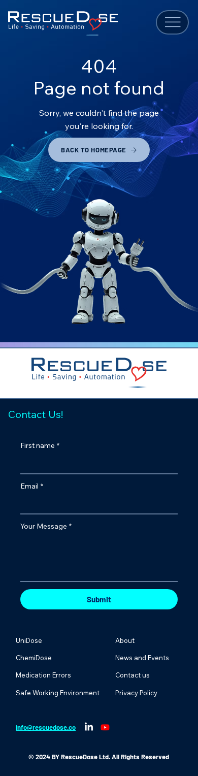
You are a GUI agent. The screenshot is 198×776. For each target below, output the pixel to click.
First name (39, 445)
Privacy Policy (136, 693)
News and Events (142, 658)
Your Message (46, 526)
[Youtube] (105, 727)
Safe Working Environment (58, 693)
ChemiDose (34, 658)
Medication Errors (43, 675)
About (125, 640)
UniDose (29, 640)
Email (31, 486)
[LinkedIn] (89, 727)
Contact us (132, 675)
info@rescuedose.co (46, 727)
